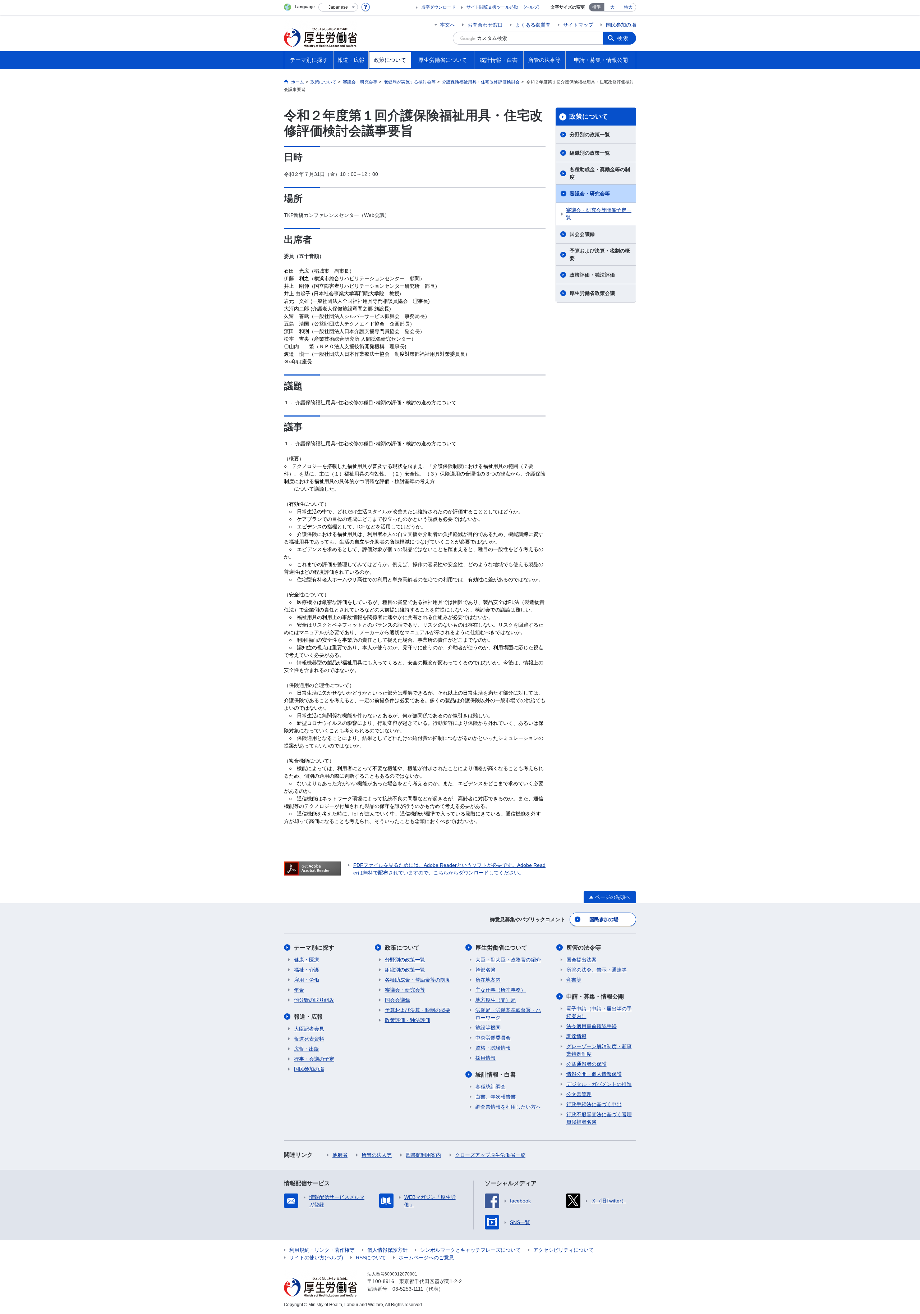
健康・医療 (306, 960)
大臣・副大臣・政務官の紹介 (508, 960)
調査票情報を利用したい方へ (508, 1107)
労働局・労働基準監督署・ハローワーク (508, 1013)
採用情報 (485, 1058)
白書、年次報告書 (495, 1097)
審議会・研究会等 (590, 193)
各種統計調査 (490, 1087)
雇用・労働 (306, 980)
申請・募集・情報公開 (595, 997)
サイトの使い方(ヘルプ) (316, 1257)
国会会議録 (582, 234)
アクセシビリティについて (563, 1250)
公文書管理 (579, 1094)
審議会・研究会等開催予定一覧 (598, 213)
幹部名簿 (485, 970)
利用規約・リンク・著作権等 (322, 1250)
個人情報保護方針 (387, 1250)
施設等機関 (488, 1028)
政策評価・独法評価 (592, 275)
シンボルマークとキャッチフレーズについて (470, 1250)
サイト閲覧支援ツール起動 (492, 7)
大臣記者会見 (309, 1029)
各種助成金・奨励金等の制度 (600, 173)
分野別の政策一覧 (590, 134)
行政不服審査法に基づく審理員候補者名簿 (599, 1118)
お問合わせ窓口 (485, 24)
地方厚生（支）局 (495, 1000)
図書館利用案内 (423, 1155)
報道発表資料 (309, 1039)
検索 (623, 38)
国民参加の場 (621, 24)
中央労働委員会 (493, 1038)
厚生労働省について (501, 948)
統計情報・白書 (495, 1075)
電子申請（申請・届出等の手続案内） (599, 1012)
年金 (299, 990)
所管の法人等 (377, 1155)
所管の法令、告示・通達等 (596, 970)
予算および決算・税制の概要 (600, 254)
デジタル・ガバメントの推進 (599, 1084)
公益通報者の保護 (586, 1064)
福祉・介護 (306, 970)
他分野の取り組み (314, 1000)
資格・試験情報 (493, 1048)
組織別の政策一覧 (590, 153)
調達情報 (576, 1036)
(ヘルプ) (531, 7)
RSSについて (371, 1257)
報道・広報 (308, 1017)
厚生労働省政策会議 (592, 293)
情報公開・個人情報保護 (594, 1074)
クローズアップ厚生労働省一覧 (490, 1155)
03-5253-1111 (407, 1289)
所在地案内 (488, 980)
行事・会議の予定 (314, 1059)
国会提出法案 (581, 960)
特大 (628, 7)
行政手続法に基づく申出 (594, 1104)
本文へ (447, 24)
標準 (596, 7)
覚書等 (573, 980)
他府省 (340, 1155)
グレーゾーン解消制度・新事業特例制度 (599, 1050)
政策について (588, 116)
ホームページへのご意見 (426, 1257)
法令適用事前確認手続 (591, 1026)
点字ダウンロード (438, 7)
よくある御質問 (533, 24)
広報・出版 (306, 1049)
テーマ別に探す (314, 948)
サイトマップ (578, 24)
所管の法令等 (583, 948)
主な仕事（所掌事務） (500, 990)
